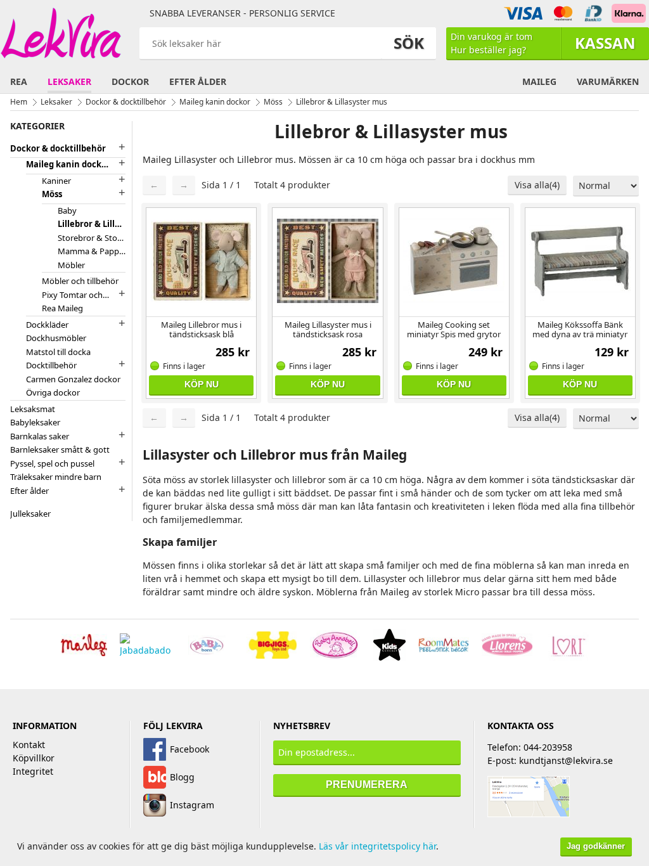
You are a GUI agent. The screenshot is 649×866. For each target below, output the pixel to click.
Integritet (33, 771)
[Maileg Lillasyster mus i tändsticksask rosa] (327, 260)
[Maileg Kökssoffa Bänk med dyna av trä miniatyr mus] (580, 260)
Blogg (182, 777)
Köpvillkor (34, 758)
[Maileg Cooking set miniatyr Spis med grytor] (454, 260)
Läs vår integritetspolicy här (377, 846)
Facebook (189, 749)
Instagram (192, 805)
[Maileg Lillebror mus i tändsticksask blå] (201, 260)
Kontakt (29, 745)
